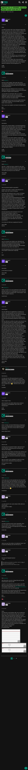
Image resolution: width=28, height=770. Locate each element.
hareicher (7, 521)
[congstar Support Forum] (4, 2)
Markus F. (6, 80)
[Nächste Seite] (16, 658)
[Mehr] (25, 24)
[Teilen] (26, 15)
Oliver (23, 562)
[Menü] (26, 2)
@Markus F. (6, 239)
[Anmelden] (22, 2)
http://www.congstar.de (20, 586)
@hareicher (6, 477)
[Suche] (19, 2)
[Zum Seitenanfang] (25, 768)
